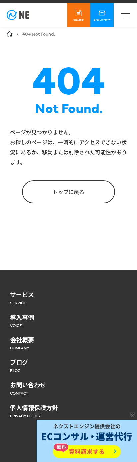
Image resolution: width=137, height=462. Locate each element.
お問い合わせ (102, 20)
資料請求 (78, 20)
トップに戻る (68, 191)
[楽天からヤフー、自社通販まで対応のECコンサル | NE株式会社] (18, 15)
